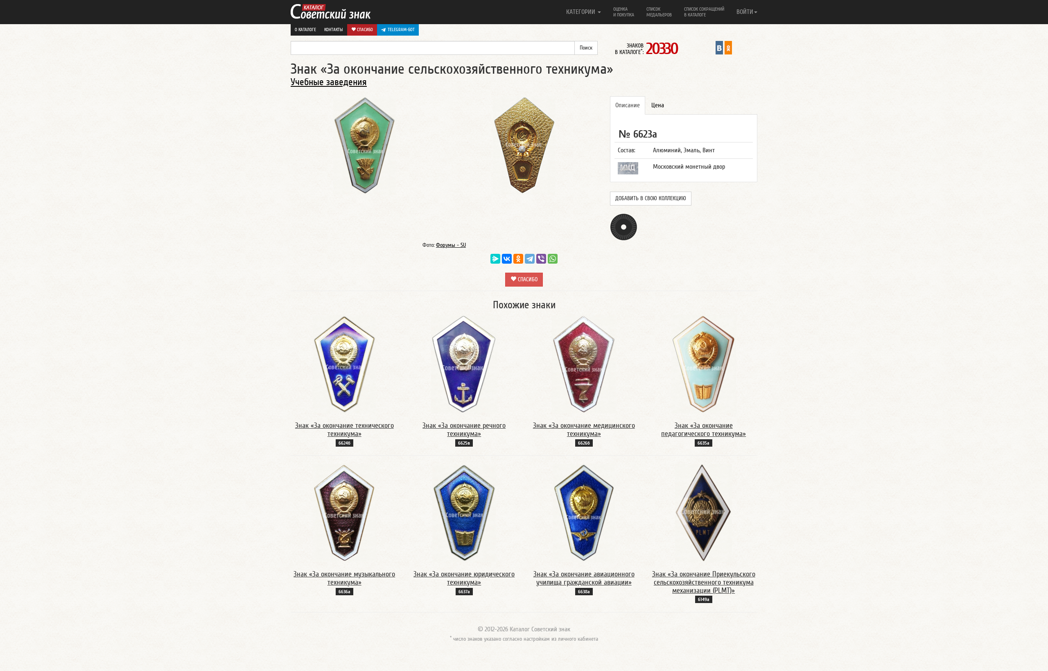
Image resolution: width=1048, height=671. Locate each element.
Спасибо (364, 29)
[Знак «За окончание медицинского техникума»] (584, 364)
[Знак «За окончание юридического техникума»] (464, 512)
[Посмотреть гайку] (623, 226)
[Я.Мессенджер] (495, 259)
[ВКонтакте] (507, 259)
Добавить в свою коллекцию (650, 198)
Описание (627, 105)
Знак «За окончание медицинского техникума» (584, 429)
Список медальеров (659, 12)
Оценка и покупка (623, 12)
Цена (657, 105)
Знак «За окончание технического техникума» (344, 429)
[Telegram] (530, 259)
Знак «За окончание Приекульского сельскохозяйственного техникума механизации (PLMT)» (703, 582)
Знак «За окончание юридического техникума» (464, 578)
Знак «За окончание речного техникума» (464, 429)
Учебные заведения (329, 82)
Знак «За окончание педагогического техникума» (703, 429)
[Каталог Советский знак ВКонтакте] (719, 47)
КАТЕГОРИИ (581, 12)
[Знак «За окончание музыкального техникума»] (344, 512)
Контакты (333, 29)
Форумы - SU (451, 245)
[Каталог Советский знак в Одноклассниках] (728, 47)
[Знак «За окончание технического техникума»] (344, 364)
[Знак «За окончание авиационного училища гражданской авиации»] (584, 512)
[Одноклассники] (518, 259)
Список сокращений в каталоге (704, 12)
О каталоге (305, 29)
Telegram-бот (401, 29)
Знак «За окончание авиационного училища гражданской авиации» (584, 578)
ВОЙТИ (744, 12)
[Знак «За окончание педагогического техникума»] (703, 364)
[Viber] (541, 259)
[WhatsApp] (553, 259)
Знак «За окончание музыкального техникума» (344, 578)
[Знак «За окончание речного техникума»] (464, 364)
